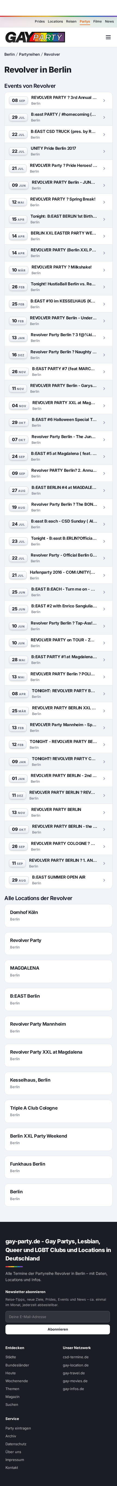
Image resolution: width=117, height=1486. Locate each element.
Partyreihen (29, 54)
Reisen (71, 21)
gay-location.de (76, 1365)
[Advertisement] (58, 8)
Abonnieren (58, 1329)
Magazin (12, 1396)
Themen (12, 1389)
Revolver (52, 54)
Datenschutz (15, 1444)
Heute (10, 1373)
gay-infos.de (73, 1389)
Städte (10, 1357)
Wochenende (16, 1381)
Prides (40, 21)
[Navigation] (108, 37)
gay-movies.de (75, 1381)
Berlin (9, 54)
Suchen (11, 1404)
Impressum (14, 1459)
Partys (85, 21)
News (109, 21)
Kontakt (11, 1467)
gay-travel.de (74, 1373)
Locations (55, 21)
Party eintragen (18, 1428)
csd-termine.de (76, 1357)
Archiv (10, 1436)
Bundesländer (17, 1365)
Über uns (13, 1452)
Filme (97, 21)
